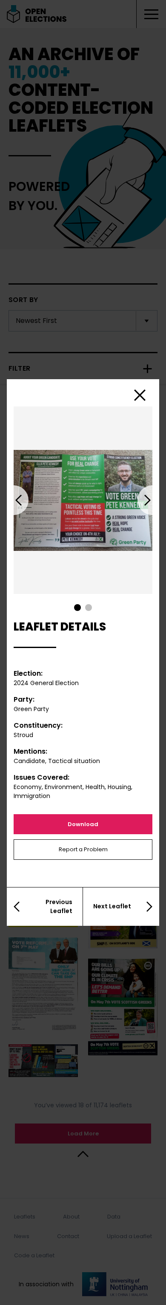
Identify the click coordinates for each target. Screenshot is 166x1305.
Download (83, 824)
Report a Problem (83, 849)
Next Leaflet (112, 906)
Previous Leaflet (59, 906)
